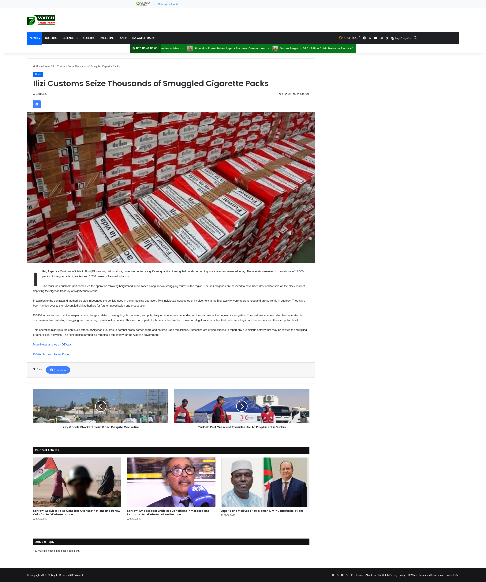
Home (39, 66)
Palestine (107, 37)
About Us (370, 575)
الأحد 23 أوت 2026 (167, 3)
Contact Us (452, 575)
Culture (51, 37)
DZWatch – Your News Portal (51, 354)
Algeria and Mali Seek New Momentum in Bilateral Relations (262, 511)
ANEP (123, 37)
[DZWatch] (41, 20)
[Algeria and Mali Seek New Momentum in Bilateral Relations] (265, 482)
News (34, 37)
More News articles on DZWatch (53, 344)
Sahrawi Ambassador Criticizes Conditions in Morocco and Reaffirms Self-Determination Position (168, 512)
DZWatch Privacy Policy (391, 575)
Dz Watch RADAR (144, 37)
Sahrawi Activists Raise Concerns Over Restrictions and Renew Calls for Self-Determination (76, 512)
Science (69, 37)
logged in (53, 550)
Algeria (89, 37)
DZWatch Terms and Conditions (425, 575)
